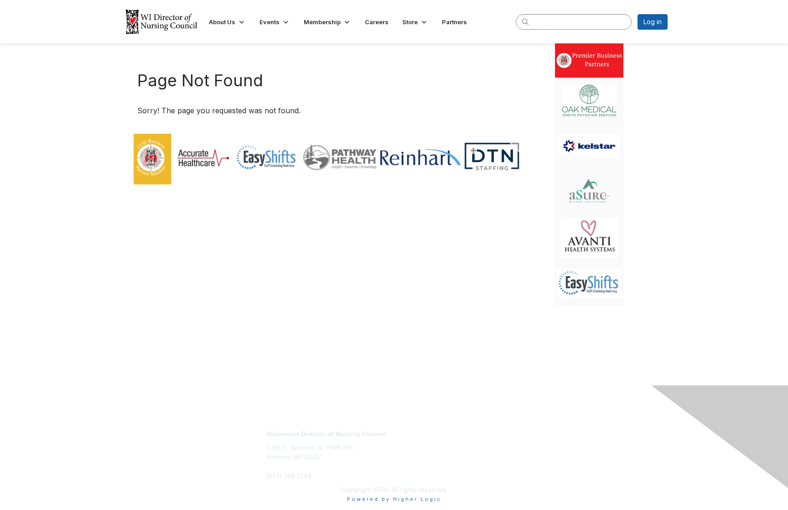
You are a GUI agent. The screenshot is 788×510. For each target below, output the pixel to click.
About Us (543, 433)
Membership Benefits (429, 442)
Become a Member (426, 433)
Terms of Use (549, 442)
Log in (652, 22)
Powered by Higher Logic (394, 499)
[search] (525, 21)
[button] (227, 22)
